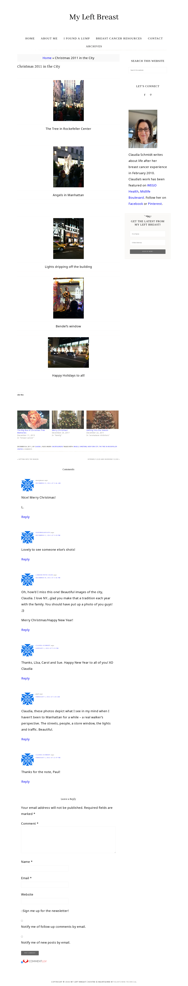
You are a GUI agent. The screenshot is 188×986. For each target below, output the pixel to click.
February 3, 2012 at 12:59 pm (48, 757)
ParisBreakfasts (43, 532)
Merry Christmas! (60, 430)
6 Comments (27, 449)
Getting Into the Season (97, 430)
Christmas (83, 446)
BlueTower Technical (125, 982)
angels (76, 446)
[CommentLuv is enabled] (35, 962)
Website (27, 894)
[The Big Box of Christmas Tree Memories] (33, 420)
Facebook (136, 203)
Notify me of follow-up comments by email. (53, 926)
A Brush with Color (44, 575)
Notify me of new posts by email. (45, 942)
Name (26, 862)
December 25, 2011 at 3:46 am (48, 483)
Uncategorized (57, 446)
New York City (93, 446)
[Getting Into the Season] (102, 420)
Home (47, 58)
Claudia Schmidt (43, 645)
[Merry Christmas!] (68, 420)
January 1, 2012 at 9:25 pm (47, 648)
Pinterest (155, 203)
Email (26, 878)
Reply (25, 517)
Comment (29, 823)
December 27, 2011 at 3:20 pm (48, 535)
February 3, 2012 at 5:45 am (48, 697)
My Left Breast (94, 17)
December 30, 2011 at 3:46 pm (48, 578)
